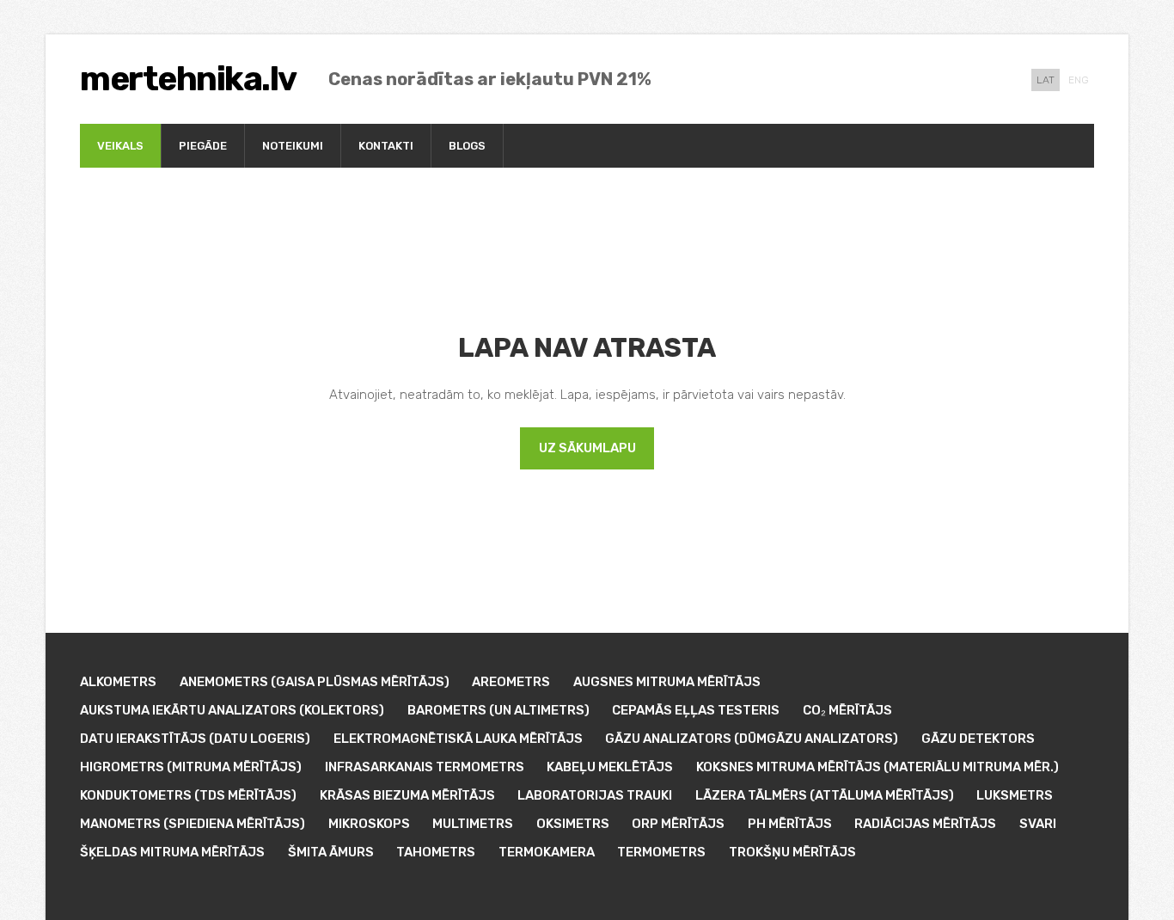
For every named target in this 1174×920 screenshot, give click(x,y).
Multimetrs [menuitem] (472, 823)
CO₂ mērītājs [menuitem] (847, 710)
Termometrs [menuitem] (661, 852)
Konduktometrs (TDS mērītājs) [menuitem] (188, 795)
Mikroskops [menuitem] (369, 823)
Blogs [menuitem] (467, 145)
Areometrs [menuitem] (511, 682)
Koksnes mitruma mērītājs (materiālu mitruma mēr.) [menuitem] (877, 767)
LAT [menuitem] (1045, 80)
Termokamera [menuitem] (546, 852)
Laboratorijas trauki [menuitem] (594, 795)
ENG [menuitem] (1078, 80)
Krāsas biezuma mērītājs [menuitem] (407, 795)
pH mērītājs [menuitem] (790, 823)
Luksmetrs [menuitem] (1014, 795)
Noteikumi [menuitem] (292, 145)
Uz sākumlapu (587, 448)
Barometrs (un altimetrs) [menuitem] (498, 710)
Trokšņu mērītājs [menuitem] (792, 852)
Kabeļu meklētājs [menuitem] (610, 767)
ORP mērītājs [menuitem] (678, 823)
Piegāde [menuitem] (203, 145)
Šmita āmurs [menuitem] (331, 852)
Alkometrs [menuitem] (118, 682)
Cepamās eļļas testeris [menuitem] (696, 710)
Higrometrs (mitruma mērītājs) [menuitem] (191, 767)
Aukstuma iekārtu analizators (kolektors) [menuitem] (232, 710)
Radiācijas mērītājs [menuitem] (925, 823)
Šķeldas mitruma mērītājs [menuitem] (172, 852)
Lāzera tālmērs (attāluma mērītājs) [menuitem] (824, 795)
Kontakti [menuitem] (385, 145)
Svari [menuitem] (1037, 823)
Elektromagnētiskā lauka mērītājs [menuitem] (458, 738)
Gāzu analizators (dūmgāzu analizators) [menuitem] (751, 738)
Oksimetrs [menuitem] (572, 823)
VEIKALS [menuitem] (120, 145)
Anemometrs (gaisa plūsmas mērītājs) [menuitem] (314, 682)
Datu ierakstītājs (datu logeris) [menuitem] (195, 738)
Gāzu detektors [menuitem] (978, 738)
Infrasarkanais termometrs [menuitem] (424, 767)
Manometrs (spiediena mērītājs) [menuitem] (192, 823)
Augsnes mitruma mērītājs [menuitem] (667, 682)
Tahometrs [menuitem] (435, 852)
